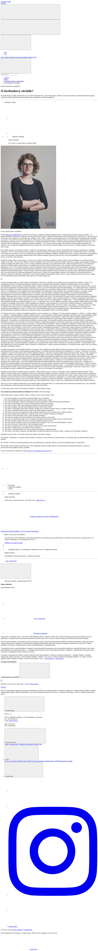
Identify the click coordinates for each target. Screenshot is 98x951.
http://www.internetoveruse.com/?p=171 (40, 451)
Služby (7, 57)
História (20, 761)
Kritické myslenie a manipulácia (14, 81)
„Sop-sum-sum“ (49, 658)
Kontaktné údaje (10, 710)
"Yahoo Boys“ (59, 658)
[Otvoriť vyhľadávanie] (30, 11)
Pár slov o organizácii (11, 761)
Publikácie (26, 57)
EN (6, 54)
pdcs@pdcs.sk (13, 721)
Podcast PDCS (12, 926)
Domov (7, 78)
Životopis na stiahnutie (40, 633)
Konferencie (19, 57)
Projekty (12, 57)
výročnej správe (33, 684)
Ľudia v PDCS (27, 761)
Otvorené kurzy (14, 744)
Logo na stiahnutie (38, 761)
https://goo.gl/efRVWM (13, 235)
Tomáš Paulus (28, 930)
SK (6, 52)
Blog (31, 57)
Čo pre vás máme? (10, 742)
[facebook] (22, 118)
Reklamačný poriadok (65, 761)
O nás (34, 57)
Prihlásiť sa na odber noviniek (14, 543)
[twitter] (22, 133)
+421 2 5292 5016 (11, 561)
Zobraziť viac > (41, 500)
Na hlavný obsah (6, 1)
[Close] (16, 571)
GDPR (56, 761)
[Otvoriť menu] (30, 27)
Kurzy (3, 57)
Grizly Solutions (17, 930)
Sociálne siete (9, 776)
